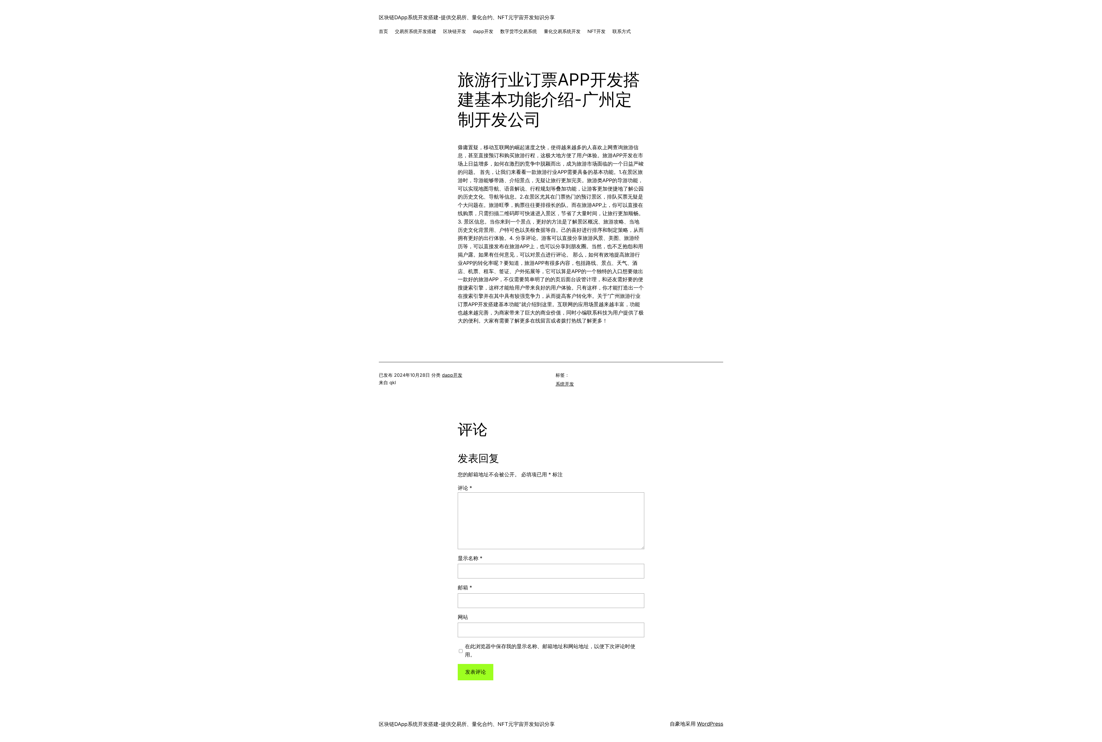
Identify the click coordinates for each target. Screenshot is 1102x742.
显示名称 (470, 558)
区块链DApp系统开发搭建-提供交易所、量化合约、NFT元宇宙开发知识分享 (467, 17)
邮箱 (465, 587)
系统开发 (565, 384)
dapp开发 (452, 375)
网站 (463, 617)
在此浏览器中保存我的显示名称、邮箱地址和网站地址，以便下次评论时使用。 (550, 650)
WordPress (710, 724)
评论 (465, 488)
